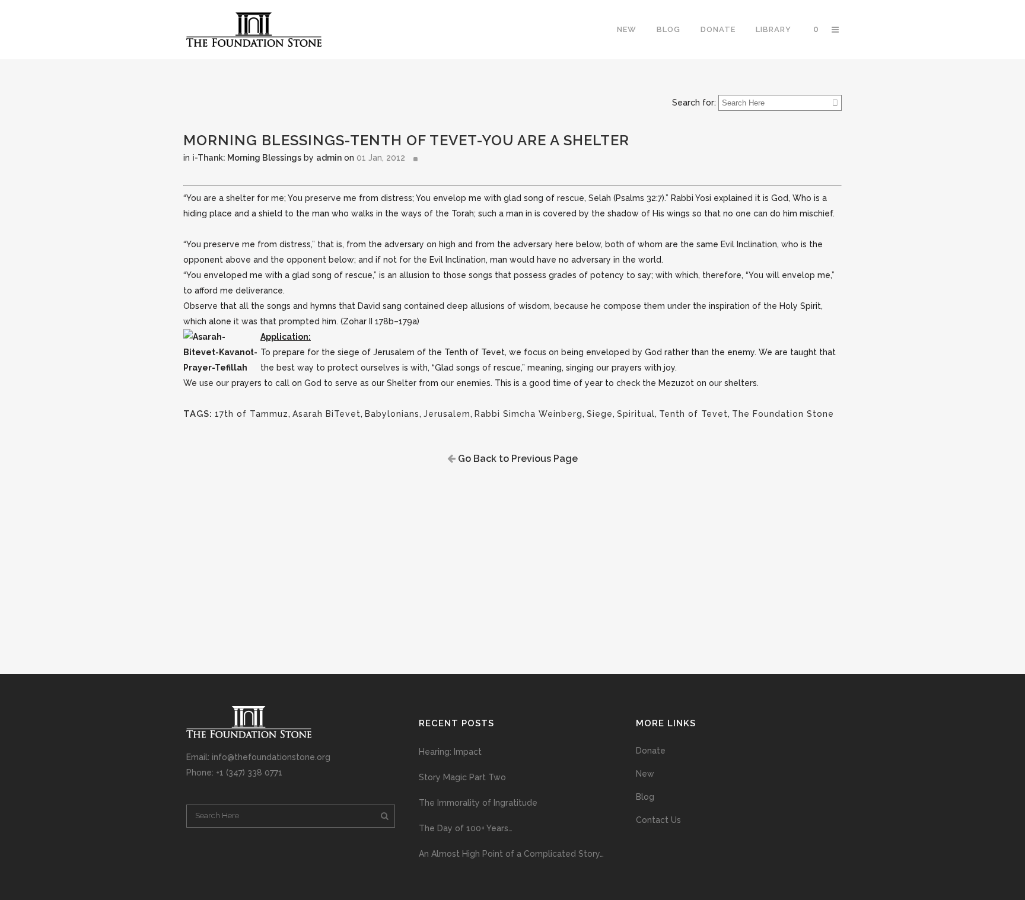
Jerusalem (447, 414)
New (645, 773)
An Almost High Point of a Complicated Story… (511, 853)
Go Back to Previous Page (517, 458)
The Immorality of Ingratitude (478, 803)
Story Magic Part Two (462, 777)
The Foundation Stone (783, 414)
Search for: (694, 102)
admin (329, 157)
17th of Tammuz (251, 414)
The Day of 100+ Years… (465, 828)
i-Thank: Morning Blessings (246, 157)
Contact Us (658, 820)
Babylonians (392, 414)
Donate (651, 750)
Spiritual (636, 414)
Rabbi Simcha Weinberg (528, 414)
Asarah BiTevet (326, 414)
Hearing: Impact (450, 752)
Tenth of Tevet (693, 414)
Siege (600, 414)
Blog (645, 797)
